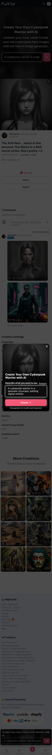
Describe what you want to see (21, 383)
